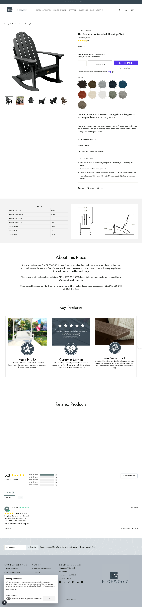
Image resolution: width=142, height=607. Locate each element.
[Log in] (126, 10)
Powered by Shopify (71, 599)
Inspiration (72, 10)
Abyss (82, 84)
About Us (99, 10)
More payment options (125, 68)
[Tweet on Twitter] (64, 582)
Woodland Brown (82, 104)
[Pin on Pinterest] (73, 582)
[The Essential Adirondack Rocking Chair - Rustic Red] (20, 441)
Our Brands (83, 10)
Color (83, 78)
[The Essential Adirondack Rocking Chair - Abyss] (6, 441)
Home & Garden (59, 10)
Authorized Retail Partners (41, 568)
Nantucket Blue (122, 84)
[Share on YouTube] (82, 582)
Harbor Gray (122, 94)
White (102, 94)
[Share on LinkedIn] (78, 582)
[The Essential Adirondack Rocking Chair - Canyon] (9, 441)
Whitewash (92, 94)
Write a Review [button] (130, 476)
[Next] (140, 346)
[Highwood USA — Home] (18, 10)
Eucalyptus (112, 94)
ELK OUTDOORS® (84, 30)
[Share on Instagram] (69, 582)
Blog (92, 10)
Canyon (92, 84)
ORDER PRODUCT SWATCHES (87, 139)
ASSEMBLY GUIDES (83, 146)
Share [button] (9, 529)
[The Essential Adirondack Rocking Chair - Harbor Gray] (31, 441)
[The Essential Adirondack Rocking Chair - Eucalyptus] (28, 441)
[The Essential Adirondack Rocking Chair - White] (25, 441)
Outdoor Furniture (43, 10)
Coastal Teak (102, 84)
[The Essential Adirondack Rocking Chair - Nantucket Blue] (17, 441)
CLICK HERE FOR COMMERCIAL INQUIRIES (91, 151)
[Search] (120, 10)
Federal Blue (112, 84)
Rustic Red (82, 94)
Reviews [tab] (8, 492)
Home (6, 24)
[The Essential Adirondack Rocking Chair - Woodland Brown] (34, 441)
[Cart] (132, 10)
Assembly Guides (11, 568)
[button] (133, 528)
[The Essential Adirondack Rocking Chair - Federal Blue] (14, 441)
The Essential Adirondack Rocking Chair (16, 524)
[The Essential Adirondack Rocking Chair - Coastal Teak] (11, 441)
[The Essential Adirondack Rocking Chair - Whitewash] (22, 441)
